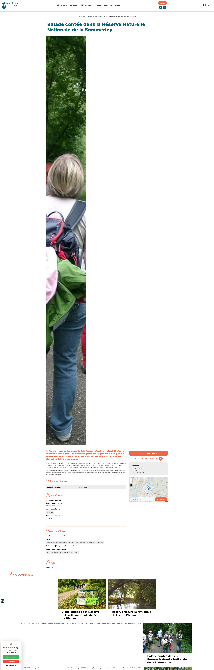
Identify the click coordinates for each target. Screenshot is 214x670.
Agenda (93, 16)
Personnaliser (11, 665)
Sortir (97, 5)
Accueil (88, 16)
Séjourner (86, 5)
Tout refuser (11, 661)
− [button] (131, 482)
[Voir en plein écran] (131, 485)
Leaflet (166, 501)
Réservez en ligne (148, 453)
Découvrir (62, 5)
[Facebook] (161, 459)
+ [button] (131, 479)
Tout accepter (11, 657)
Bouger (73, 5)
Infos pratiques (112, 5)
